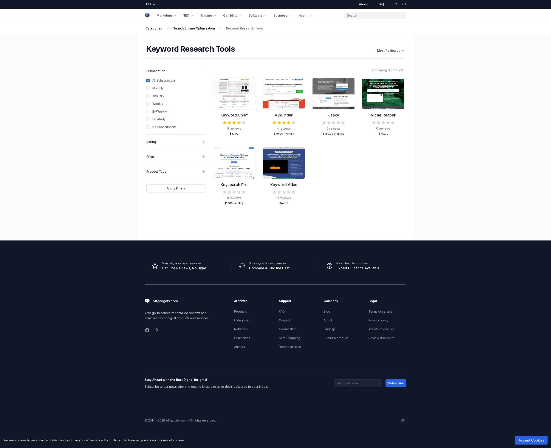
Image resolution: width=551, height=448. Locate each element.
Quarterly (159, 119)
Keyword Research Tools (244, 28)
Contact (400, 4)
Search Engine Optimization (194, 28)
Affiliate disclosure (381, 329)
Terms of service (380, 311)
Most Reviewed (388, 50)
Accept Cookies (531, 440)
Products (240, 311)
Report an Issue (290, 347)
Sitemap (329, 329)
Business (280, 15)
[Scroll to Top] (402, 420)
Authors (239, 347)
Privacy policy (378, 320)
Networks (241, 329)
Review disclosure (381, 338)
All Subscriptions (164, 80)
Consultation (287, 329)
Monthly (158, 88)
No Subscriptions (164, 127)
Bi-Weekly (159, 111)
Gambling (230, 15)
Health (303, 15)
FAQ (381, 4)
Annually (158, 96)
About (363, 4)
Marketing (164, 15)
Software (255, 15)
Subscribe (396, 383)
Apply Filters (176, 188)
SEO (186, 15)
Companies (242, 338)
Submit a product (336, 338)
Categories (153, 28)
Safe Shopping (289, 338)
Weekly (157, 103)
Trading (206, 15)
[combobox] (375, 15)
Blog (327, 311)
